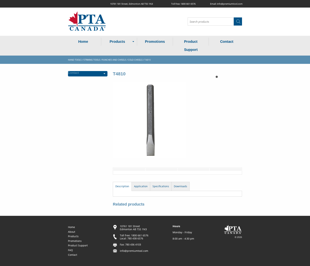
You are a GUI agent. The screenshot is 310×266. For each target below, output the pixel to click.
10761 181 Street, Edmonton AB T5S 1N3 (131, 3)
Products (117, 42)
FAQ (70, 250)
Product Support (191, 46)
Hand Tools (75, 59)
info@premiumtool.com (230, 3)
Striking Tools (91, 59)
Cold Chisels (135, 59)
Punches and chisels (114, 59)
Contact (226, 42)
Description (122, 186)
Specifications (160, 186)
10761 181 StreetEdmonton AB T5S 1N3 (133, 227)
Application (141, 186)
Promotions (155, 42)
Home (83, 42)
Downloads (180, 186)
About (71, 231)
